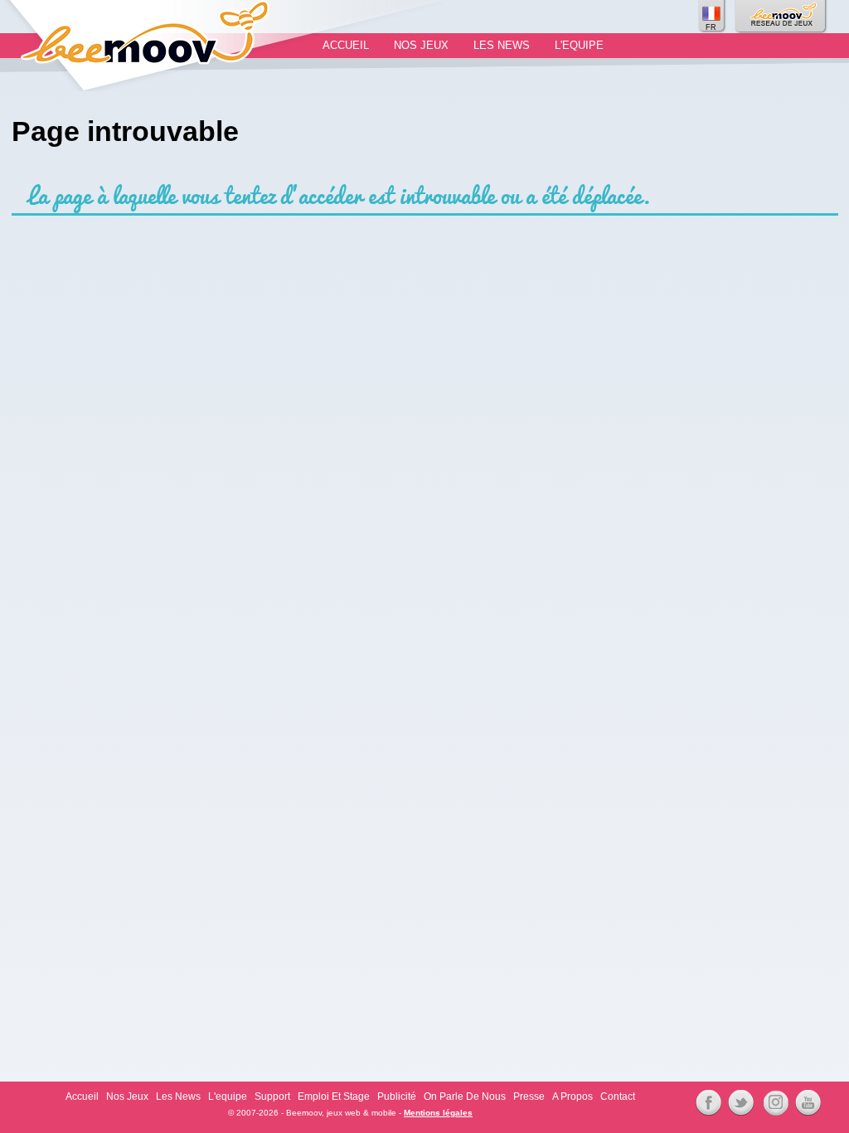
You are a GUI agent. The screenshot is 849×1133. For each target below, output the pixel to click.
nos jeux (421, 45)
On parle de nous (465, 1096)
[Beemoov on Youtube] (805, 1103)
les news (501, 45)
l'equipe (579, 45)
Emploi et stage (334, 1096)
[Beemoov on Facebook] (706, 1103)
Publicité (396, 1096)
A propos (572, 1096)
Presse (529, 1096)
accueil (346, 45)
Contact (617, 1096)
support (272, 1096)
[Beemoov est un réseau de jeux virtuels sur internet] (781, 16)
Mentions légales (438, 1112)
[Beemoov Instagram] (773, 1103)
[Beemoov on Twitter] (738, 1103)
